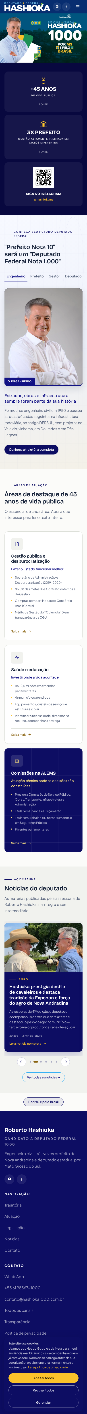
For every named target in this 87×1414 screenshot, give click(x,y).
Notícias (11, 1238)
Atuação (12, 1216)
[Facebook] (66, 6)
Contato (12, 1250)
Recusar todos (43, 1390)
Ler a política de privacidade (48, 1367)
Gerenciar (43, 1402)
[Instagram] (57, 6)
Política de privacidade (25, 1333)
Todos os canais (18, 1310)
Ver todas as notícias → (43, 1077)
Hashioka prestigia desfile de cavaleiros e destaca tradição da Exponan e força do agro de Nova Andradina (39, 995)
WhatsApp (14, 1276)
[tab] (15, 276)
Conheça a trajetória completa (31, 449)
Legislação (14, 1227)
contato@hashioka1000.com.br (34, 1299)
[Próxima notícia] (65, 1061)
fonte (43, 104)
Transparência (17, 1321)
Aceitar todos (43, 1378)
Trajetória (13, 1205)
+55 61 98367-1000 (22, 1287)
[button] (30, 1062)
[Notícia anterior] (21, 1061)
